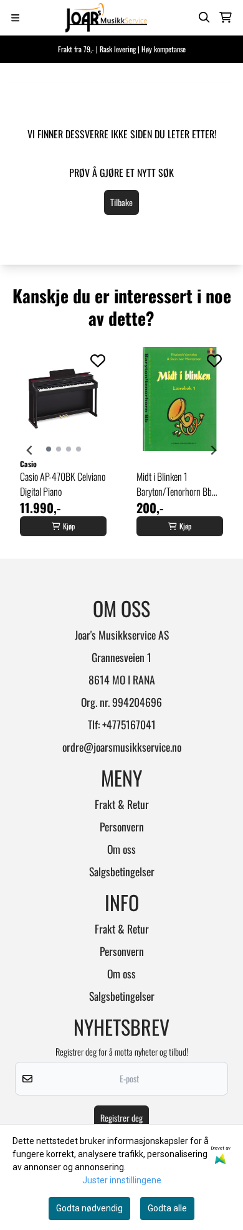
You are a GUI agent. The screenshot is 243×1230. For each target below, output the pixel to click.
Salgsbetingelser (122, 871)
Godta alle (167, 1208)
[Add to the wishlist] (97, 360)
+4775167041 (129, 724)
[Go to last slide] (30, 450)
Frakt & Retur (122, 804)
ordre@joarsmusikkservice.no (121, 747)
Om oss (121, 849)
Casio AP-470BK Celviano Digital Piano (62, 484)
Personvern (122, 826)
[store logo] (106, 17)
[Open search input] (204, 17)
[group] (63, 450)
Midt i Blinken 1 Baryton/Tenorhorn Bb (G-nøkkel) (174, 484)
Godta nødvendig (89, 1208)
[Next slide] (213, 450)
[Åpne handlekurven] (225, 17)
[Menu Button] (15, 17)
